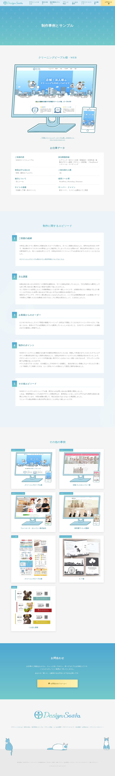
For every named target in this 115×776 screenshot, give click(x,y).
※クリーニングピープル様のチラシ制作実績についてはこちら (41, 259)
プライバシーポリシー (96, 727)
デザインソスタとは (34, 2)
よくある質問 (75, 2)
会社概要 (96, 2)
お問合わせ (108, 2)
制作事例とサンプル (55, 2)
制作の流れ (45, 2)
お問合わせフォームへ (59, 683)
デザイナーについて (86, 2)
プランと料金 (66, 2)
